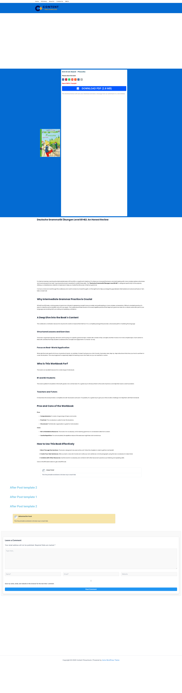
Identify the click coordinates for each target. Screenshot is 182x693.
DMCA (67, 1)
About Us (51, 1)
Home (37, 1)
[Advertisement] (57, 27)
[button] (63, 79)
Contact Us (59, 1)
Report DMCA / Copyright (69, 83)
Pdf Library (44, 1)
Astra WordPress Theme (110, 660)
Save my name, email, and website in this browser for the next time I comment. (29, 583)
